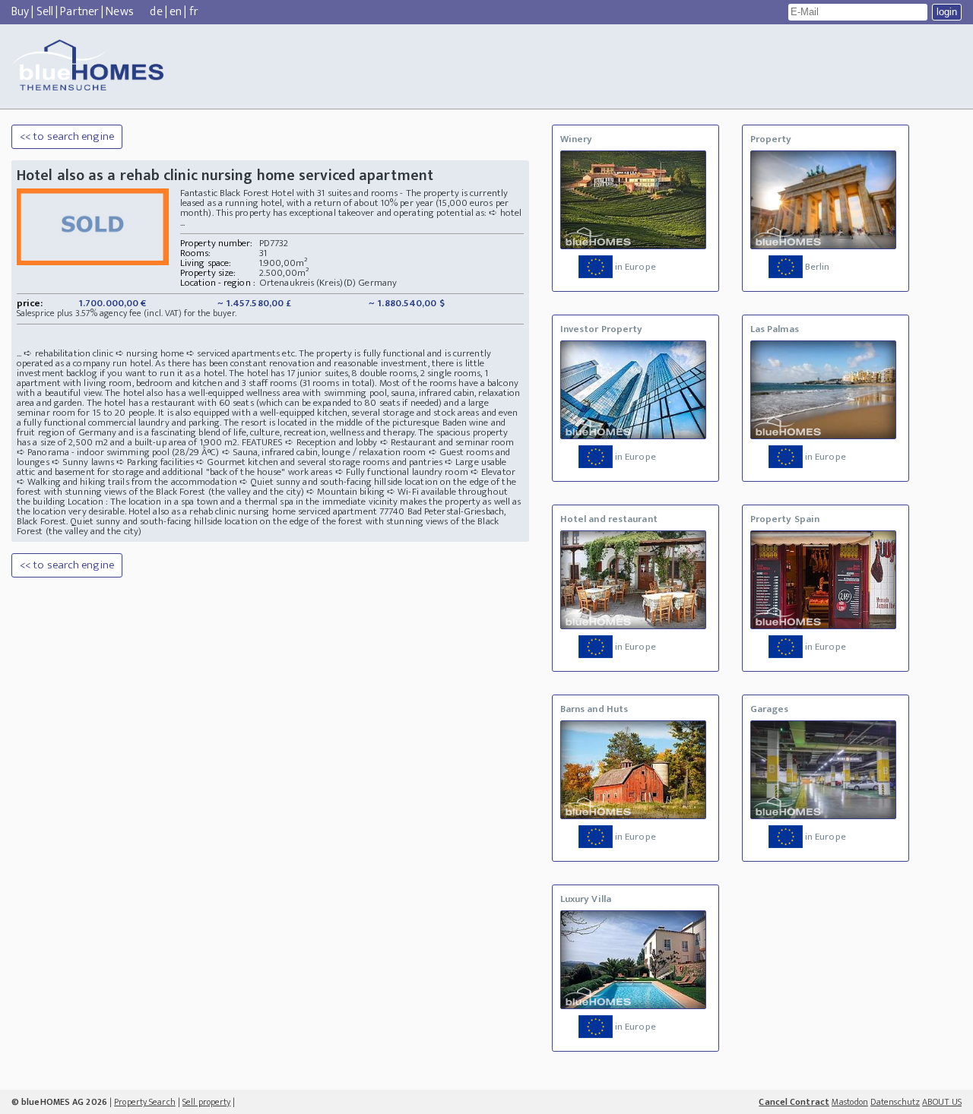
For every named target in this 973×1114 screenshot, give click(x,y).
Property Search (145, 1101)
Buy (20, 12)
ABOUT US (942, 1101)
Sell (44, 12)
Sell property (206, 1101)
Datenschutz (895, 1101)
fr (193, 12)
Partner (79, 12)
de (156, 12)
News (119, 12)
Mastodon (850, 1101)
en (176, 12)
